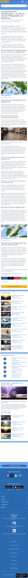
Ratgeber (3, 507)
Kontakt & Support (14, 552)
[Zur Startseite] (5, 1)
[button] (14, 496)
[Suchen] (25, 6)
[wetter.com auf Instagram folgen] (20, 475)
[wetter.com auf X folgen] (12, 475)
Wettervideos (4, 504)
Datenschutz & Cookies (14, 545)
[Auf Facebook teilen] (4, 278)
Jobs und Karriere (14, 541)
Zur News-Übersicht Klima (14, 286)
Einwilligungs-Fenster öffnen (14, 549)
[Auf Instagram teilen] (17, 278)
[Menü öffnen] (26, 1)
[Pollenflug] (22, 2)
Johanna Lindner (15, 19)
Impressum (14, 556)
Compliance (14, 560)
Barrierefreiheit (14, 564)
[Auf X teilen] (10, 278)
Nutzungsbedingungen (14, 568)
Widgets (3, 499)
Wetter (2, 496)
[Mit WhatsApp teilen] (23, 278)
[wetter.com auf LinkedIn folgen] (16, 475)
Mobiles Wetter (4, 502)
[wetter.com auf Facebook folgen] (8, 475)
